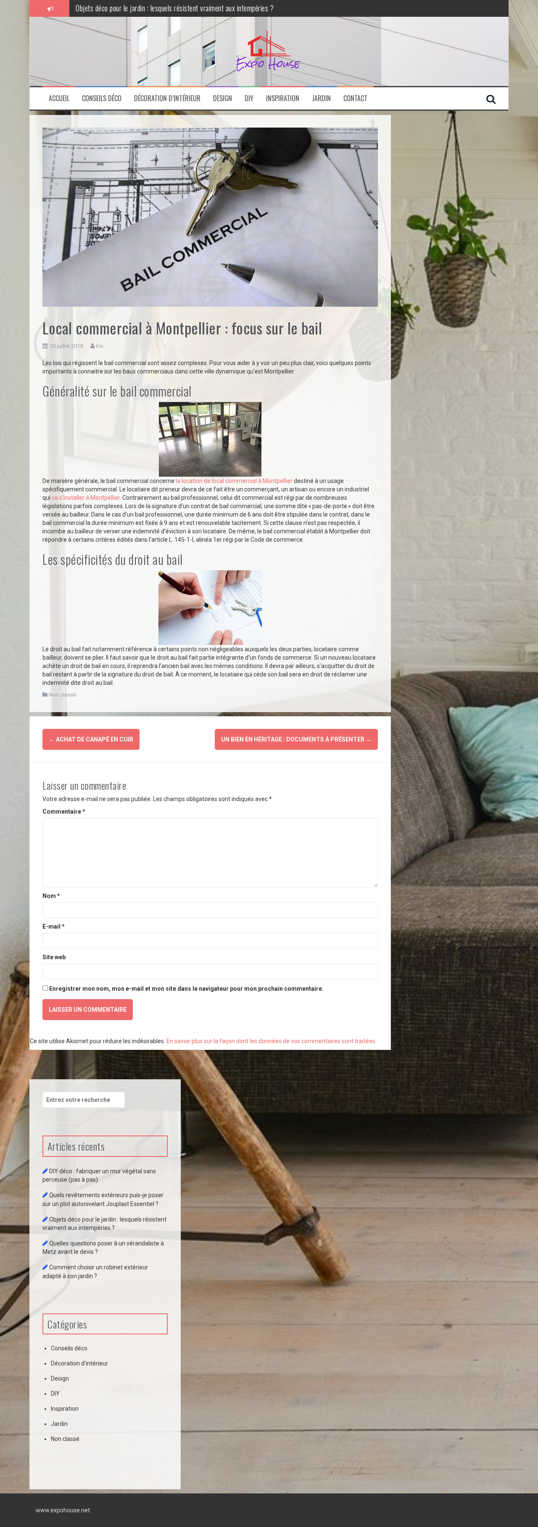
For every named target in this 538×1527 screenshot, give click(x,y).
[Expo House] (269, 51)
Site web (54, 957)
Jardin (321, 98)
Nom (51, 896)
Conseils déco (101, 98)
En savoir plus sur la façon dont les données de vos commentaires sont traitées (270, 1041)
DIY (249, 98)
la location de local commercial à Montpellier (234, 481)
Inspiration (282, 98)
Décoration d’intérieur (167, 98)
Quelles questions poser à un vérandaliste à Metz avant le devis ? (164, 8)
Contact (355, 98)
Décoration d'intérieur (79, 1363)
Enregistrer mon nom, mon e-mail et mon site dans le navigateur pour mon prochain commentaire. (186, 988)
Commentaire (63, 811)
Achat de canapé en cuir (91, 739)
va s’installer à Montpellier (86, 497)
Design (222, 98)
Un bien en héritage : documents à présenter (296, 739)
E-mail (53, 926)
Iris (99, 346)
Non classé (62, 695)
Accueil (59, 98)
